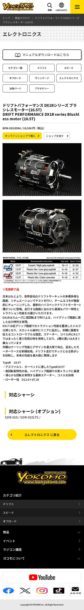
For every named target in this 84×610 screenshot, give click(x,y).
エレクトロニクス (68, 78)
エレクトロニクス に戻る (42, 434)
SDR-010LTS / (30, 417)
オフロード (15, 78)
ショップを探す (55, 136)
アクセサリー (42, 88)
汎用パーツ (15, 88)
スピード (68, 67)
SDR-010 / (12, 417)
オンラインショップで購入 (20, 136)
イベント (9, 540)
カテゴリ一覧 (15, 67)
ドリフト (42, 67)
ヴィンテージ (42, 78)
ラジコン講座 (12, 549)
